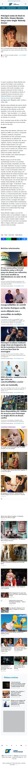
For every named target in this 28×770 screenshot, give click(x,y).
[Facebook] (3, 239)
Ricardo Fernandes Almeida (11, 55)
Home (3, 8)
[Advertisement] (14, 70)
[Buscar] (25, 4)
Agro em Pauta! (22, 8)
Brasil (6, 235)
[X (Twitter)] (14, 239)
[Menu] (2, 4)
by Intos (16, 764)
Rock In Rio (11, 235)
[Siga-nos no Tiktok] (11, 745)
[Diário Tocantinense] (14, 4)
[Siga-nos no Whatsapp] (26, 745)
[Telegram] (24, 239)
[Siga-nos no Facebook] (2, 745)
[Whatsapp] (8, 239)
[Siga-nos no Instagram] (7, 745)
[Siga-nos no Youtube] (21, 745)
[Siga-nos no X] (16, 745)
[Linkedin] (19, 239)
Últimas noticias (11, 8)
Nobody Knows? (5, 98)
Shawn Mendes (18, 235)
